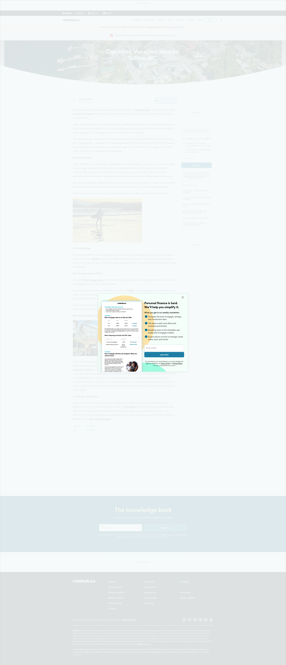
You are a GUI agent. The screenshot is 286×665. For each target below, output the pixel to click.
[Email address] (164, 348)
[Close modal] (182, 297)
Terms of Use (165, 363)
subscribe (164, 355)
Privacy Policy (177, 363)
